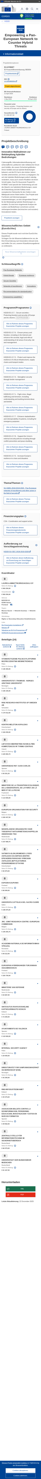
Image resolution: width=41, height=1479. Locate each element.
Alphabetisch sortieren (7, 646)
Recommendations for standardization (17, 291)
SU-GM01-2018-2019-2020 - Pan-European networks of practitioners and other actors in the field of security (20, 490)
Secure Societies (9, 281)
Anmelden (22, 9)
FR (17, 146)
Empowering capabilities (12, 297)
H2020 (7, 21)
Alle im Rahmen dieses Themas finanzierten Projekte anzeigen (18, 500)
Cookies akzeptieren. (20, 1470)
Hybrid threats (8, 275)
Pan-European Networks (12, 270)
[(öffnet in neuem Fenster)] (9, 8)
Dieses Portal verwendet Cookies (14, 1463)
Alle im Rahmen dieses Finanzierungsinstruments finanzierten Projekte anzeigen (17, 530)
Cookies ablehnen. (20, 1476)
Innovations (31, 286)
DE (3, 146)
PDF (22, 1195)
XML (22, 1189)
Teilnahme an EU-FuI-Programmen (16, 630)
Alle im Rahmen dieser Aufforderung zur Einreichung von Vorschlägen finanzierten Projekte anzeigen (19, 560)
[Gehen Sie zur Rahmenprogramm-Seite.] (20, 29)
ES (12, 146)
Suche (32, 9)
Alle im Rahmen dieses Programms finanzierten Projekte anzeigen (19, 325)
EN (8, 146)
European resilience (26, 275)
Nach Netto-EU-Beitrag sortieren (20, 647)
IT (21, 146)
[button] (27, 9)
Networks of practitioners (12, 286)
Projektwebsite (11, 74)
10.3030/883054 (9, 81)
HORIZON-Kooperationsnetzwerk (16, 633)
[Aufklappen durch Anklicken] (37, 655)
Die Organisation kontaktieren (14, 625)
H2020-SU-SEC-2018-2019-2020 (16, 552)
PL (26, 146)
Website (7, 628)
